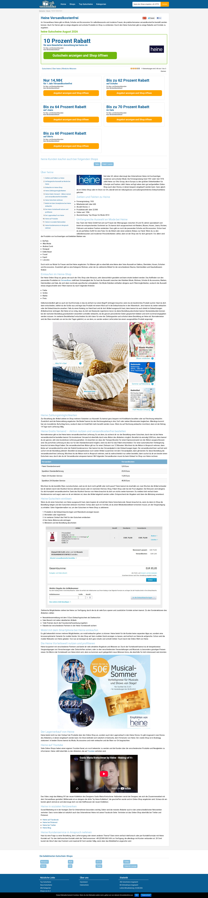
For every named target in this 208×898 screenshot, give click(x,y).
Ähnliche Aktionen (69, 69)
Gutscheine (46, 69)
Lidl (70, 866)
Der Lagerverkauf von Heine (54, 215)
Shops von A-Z (45, 891)
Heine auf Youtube (51, 219)
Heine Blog (47, 828)
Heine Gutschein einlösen (54, 200)
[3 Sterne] (135, 68)
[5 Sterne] (139, 68)
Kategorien (101, 4)
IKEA (70, 862)
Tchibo (126, 862)
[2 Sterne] (133, 68)
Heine (43, 866)
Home (63, 4)
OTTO (99, 862)
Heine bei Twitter (49, 825)
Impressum (84, 882)
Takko (97, 164)
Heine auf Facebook (50, 820)
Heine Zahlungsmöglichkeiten (55, 191)
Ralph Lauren (107, 164)
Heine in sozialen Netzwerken (55, 222)
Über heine (56, 69)
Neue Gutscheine (46, 885)
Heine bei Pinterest (50, 822)
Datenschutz (84, 885)
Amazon (44, 862)
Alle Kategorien (45, 888)
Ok (137, 895)
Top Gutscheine (86, 4)
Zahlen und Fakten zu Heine (54, 178)
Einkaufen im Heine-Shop (53, 187)
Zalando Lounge (130, 866)
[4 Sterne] (137, 68)
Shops (72, 4)
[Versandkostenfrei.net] (47, 7)
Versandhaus (66, 280)
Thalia (99, 866)
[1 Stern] (131, 68)
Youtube (91, 751)
